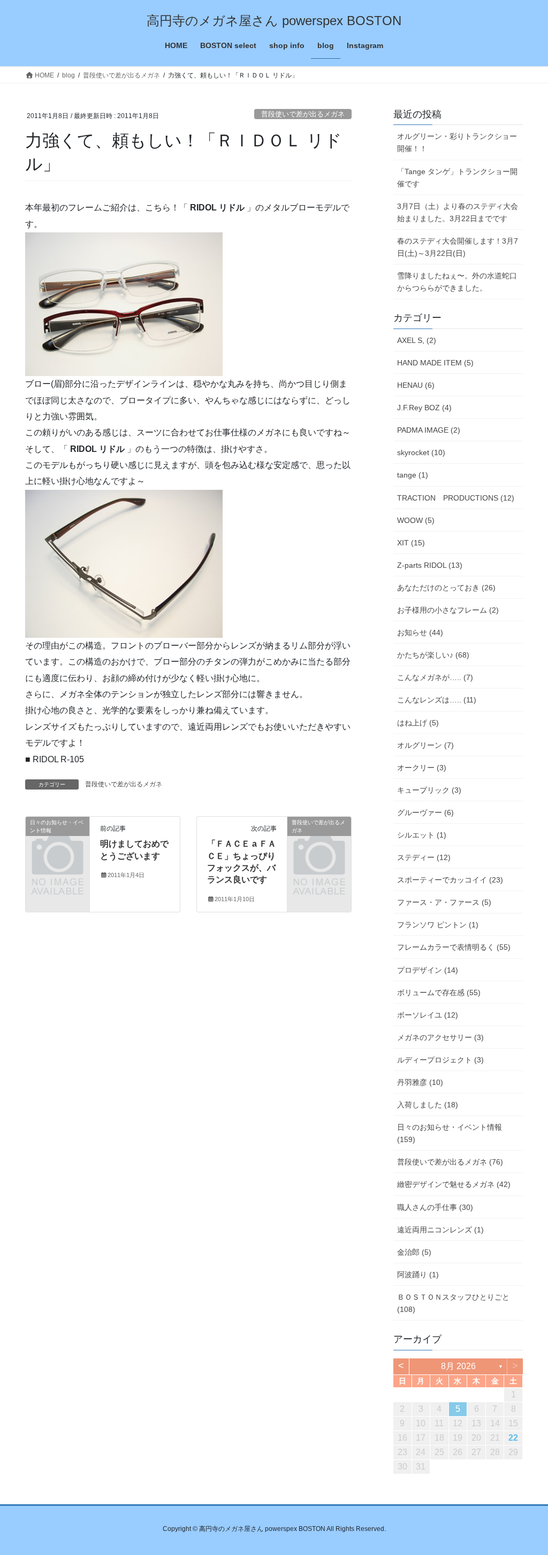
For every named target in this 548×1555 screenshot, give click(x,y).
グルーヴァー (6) (425, 812)
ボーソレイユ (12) (427, 1015)
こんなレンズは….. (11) (436, 700)
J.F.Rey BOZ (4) (424, 407)
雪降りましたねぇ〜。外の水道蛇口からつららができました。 (457, 281)
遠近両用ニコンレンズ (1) (440, 1229)
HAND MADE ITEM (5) (435, 362)
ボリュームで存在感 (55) (439, 992)
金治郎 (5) (414, 1252)
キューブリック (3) (429, 790)
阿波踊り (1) (418, 1274)
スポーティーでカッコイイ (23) (450, 880)
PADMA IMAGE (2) (428, 430)
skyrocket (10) (421, 452)
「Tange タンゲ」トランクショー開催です (457, 177)
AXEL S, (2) (416, 340)
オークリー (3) (421, 767)
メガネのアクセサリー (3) (440, 1037)
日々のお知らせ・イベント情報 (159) (449, 1133)
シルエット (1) (421, 835)
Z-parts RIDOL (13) (429, 565)
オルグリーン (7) (425, 745)
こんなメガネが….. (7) (435, 677)
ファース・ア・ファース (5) (444, 902)
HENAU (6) (416, 385)
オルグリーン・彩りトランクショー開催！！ (457, 142)
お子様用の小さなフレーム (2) (448, 610)
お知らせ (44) (420, 632)
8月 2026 (458, 1366)
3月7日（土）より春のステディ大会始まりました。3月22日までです (457, 212)
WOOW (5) (416, 520)
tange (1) (412, 475)
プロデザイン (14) (427, 970)
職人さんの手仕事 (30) (435, 1207)
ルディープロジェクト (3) (440, 1060)
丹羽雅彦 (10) (420, 1082)
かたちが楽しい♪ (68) (433, 655)
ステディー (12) (424, 857)
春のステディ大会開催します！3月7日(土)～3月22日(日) (457, 247)
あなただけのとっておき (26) (446, 587)
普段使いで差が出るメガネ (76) (450, 1162)
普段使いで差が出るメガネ (303, 114)
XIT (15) (411, 542)
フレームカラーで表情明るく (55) (454, 947)
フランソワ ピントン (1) (437, 924)
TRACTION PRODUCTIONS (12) (455, 498)
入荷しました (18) (427, 1104)
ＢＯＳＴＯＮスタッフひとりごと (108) (453, 1303)
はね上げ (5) (418, 722)
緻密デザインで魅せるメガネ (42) (454, 1184)
